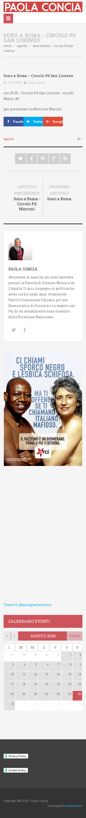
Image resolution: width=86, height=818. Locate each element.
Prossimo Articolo (59, 192)
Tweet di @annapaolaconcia (27, 604)
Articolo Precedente (27, 197)
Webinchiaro (74, 806)
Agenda (22, 46)
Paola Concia (36, 82)
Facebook (31, 158)
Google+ (54, 158)
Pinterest (43, 158)
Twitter (20, 158)
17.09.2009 (14, 82)
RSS (65, 158)
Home (7, 46)
